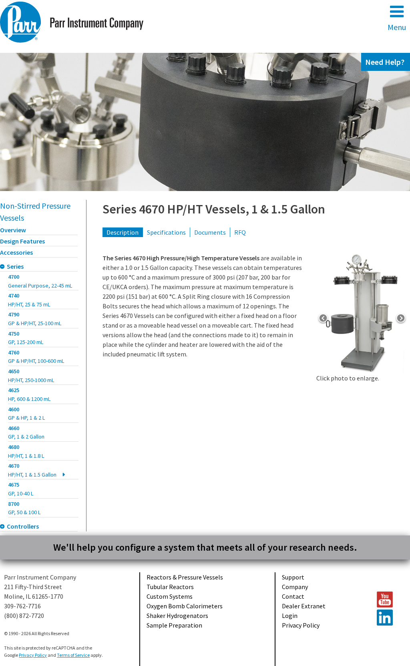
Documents (210, 232)
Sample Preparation (174, 625)
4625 (29, 394)
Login (289, 616)
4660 (26, 433)
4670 (32, 470)
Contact (293, 596)
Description (123, 232)
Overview (13, 230)
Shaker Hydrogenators (177, 616)
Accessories (16, 252)
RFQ (240, 232)
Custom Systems (170, 596)
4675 (21, 489)
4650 (31, 376)
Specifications (166, 232)
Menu (397, 27)
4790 (35, 319)
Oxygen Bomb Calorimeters (185, 606)
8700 (24, 508)
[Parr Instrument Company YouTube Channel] (389, 600)
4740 (29, 300)
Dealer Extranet (304, 606)
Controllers (23, 526)
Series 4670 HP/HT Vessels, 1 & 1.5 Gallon (213, 209)
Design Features (22, 241)
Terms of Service (73, 655)
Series (15, 266)
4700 (40, 281)
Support (293, 577)
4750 (26, 338)
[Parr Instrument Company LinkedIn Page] (389, 618)
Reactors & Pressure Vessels (185, 577)
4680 (26, 451)
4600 (26, 414)
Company (295, 587)
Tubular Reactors (170, 587)
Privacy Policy (301, 625)
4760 (36, 357)
